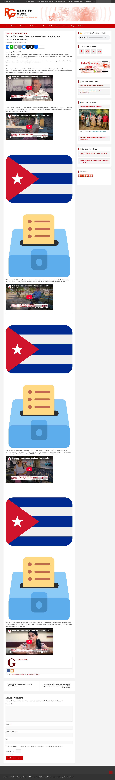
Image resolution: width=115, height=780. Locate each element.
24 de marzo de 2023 (11, 42)
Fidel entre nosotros (78, 1)
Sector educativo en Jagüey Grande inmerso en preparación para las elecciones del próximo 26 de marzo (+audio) (56, 685)
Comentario (9, 704)
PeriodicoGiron (22, 42)
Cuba (26, 674)
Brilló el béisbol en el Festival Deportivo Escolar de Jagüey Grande (94, 161)
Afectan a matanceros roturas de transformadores (90, 92)
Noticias (13, 26)
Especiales (62, 1)
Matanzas (37, 674)
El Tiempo (69, 1)
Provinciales (10, 33)
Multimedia (33, 26)
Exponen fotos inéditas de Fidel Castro (91, 85)
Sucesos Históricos (90, 1)
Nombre (8, 724)
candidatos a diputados (18, 674)
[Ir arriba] (110, 772)
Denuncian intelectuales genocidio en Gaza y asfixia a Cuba (93, 138)
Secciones (23, 26)
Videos (24, 33)
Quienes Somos (30, 1)
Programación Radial (62, 26)
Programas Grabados (77, 26)
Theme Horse (51, 777)
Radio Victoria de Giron (19, 777)
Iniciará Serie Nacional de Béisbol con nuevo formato (93, 154)
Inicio (6, 26)
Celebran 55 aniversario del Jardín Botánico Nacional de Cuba (20, 685)
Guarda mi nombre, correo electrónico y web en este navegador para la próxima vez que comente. (35, 746)
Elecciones (18, 33)
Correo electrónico (11, 731)
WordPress (71, 777)
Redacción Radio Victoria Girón (98, 131)
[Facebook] (8, 670)
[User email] (12, 670)
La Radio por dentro (47, 26)
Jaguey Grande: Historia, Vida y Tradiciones (47, 1)
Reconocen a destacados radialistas (91, 106)
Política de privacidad (34, 777)
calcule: (8, 751)
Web (7, 739)
